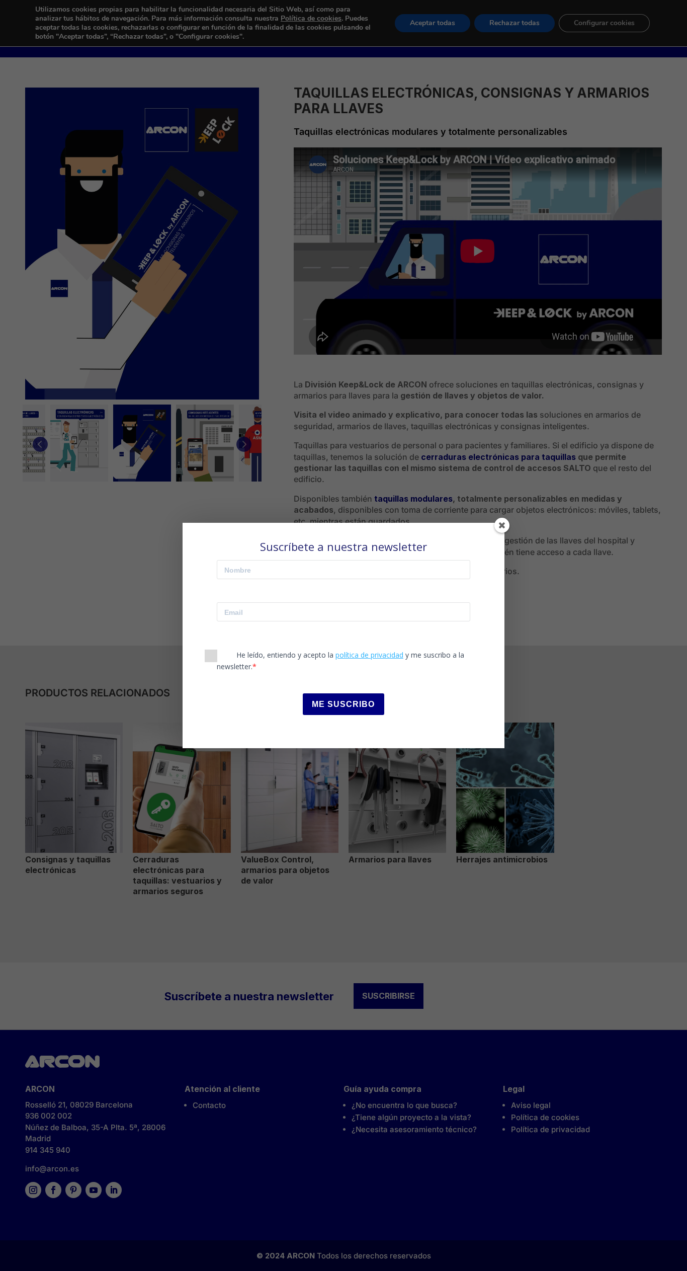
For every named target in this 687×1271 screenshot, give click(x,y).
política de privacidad (369, 655)
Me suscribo (343, 704)
